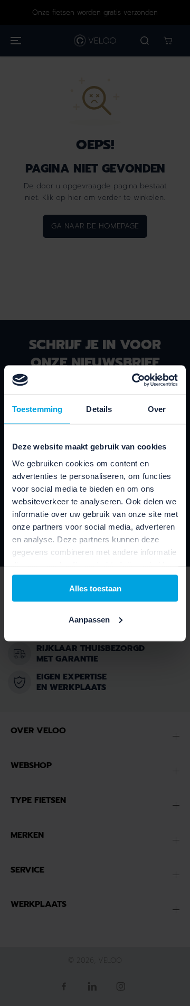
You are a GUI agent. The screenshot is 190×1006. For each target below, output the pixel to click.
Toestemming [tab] (37, 409)
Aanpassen (89, 619)
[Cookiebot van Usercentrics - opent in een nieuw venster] (134, 380)
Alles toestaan (95, 588)
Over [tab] (157, 409)
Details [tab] (99, 409)
